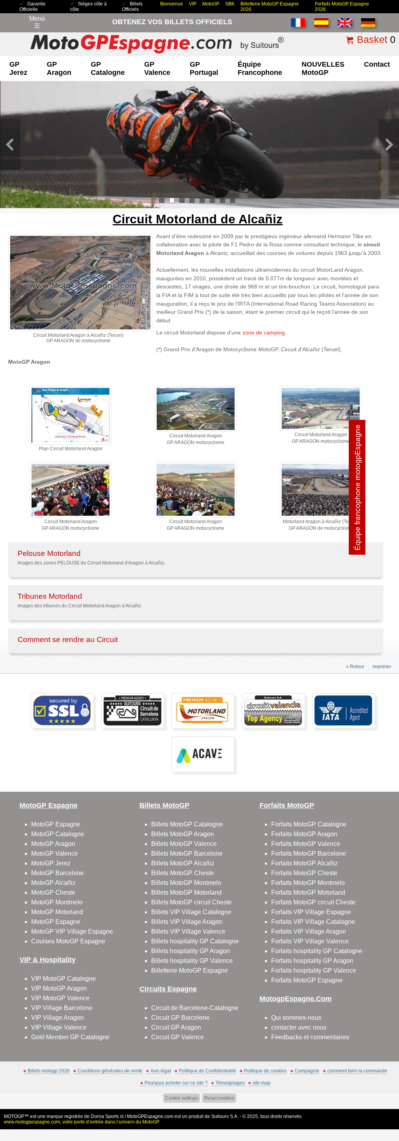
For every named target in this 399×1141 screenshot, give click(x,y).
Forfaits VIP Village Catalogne (313, 921)
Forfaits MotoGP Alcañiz (304, 863)
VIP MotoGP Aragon (59, 988)
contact (377, 64)
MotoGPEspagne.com (150, 1116)
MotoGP (210, 4)
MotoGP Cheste (53, 892)
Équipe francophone (260, 68)
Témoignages (230, 1083)
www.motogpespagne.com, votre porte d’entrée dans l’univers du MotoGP (81, 1122)
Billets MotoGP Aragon (182, 834)
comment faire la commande (357, 1071)
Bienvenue (171, 4)
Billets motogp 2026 (49, 1071)
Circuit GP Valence (177, 1037)
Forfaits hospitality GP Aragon (312, 960)
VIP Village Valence (59, 1027)
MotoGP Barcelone (57, 873)
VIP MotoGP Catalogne (63, 978)
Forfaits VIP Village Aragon (308, 931)
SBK (230, 4)
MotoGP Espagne (55, 824)
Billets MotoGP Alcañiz (182, 863)
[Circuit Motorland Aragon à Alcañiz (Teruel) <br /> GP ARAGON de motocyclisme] (80, 330)
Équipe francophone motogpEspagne (357, 487)
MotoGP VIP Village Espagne (72, 931)
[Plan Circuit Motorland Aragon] (70, 443)
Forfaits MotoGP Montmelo (308, 882)
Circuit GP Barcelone (180, 1017)
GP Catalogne (108, 68)
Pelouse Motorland (49, 553)
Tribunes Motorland (50, 596)
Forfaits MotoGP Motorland (308, 892)
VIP (192, 4)
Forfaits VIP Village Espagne (311, 912)
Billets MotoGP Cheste (182, 873)
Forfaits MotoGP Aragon (304, 834)
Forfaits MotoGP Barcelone (308, 853)
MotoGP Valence (54, 853)
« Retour (355, 666)
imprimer (382, 666)
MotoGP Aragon (53, 843)
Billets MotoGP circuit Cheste (191, 902)
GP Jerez (18, 68)
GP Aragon (59, 68)
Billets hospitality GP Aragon (190, 951)
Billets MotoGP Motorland (186, 892)
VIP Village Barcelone (61, 1008)
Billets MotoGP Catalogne (187, 824)
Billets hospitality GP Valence (192, 960)
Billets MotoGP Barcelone (186, 853)
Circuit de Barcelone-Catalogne (194, 1008)
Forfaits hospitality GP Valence (313, 970)
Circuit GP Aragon (176, 1027)
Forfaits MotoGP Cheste (304, 873)
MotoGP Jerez (51, 863)
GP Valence (157, 68)
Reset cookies (219, 1098)
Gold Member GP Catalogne (70, 1037)
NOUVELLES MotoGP (323, 68)
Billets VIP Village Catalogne (191, 912)
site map (261, 1083)
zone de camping (263, 332)
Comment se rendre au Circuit (68, 639)
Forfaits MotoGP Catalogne (308, 824)
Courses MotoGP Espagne (68, 941)
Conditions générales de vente (110, 1071)
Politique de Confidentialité (207, 1071)
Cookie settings (181, 1098)
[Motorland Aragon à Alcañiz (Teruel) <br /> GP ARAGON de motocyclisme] (321, 516)
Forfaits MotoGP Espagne (307, 980)
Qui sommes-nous (296, 1017)
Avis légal (160, 1071)
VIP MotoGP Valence (60, 998)
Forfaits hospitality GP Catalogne (316, 951)
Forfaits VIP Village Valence (310, 941)
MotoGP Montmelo (57, 902)
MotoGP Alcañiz (53, 882)
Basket (372, 39)
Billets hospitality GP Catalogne (195, 941)
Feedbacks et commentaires (310, 1037)
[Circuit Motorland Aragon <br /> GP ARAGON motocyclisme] (196, 430)
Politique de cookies (265, 1071)
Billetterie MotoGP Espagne (189, 970)
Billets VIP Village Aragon (186, 921)
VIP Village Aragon (57, 1017)
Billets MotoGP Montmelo (186, 882)
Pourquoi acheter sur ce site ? (176, 1083)
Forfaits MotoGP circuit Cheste (313, 902)
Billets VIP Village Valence (188, 931)
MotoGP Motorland (57, 912)
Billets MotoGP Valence (184, 843)
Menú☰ (37, 22)
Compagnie (307, 1071)
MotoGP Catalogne (57, 834)
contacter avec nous (299, 1027)
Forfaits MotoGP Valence (305, 843)
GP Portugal (204, 68)
